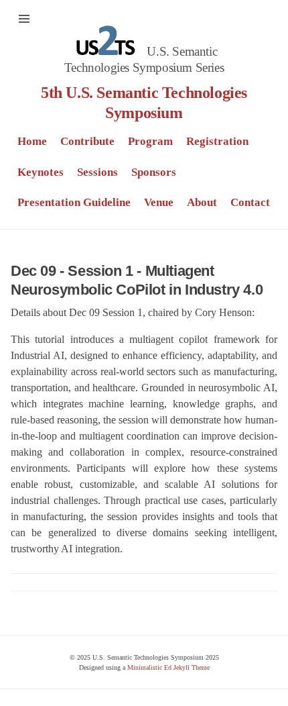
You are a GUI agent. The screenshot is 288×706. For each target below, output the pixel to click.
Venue (158, 202)
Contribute (87, 141)
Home (32, 141)
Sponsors (153, 172)
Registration (217, 141)
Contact (250, 202)
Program (150, 141)
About (202, 202)
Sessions (97, 172)
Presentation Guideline (74, 202)
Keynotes (40, 172)
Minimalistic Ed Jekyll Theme (168, 667)
